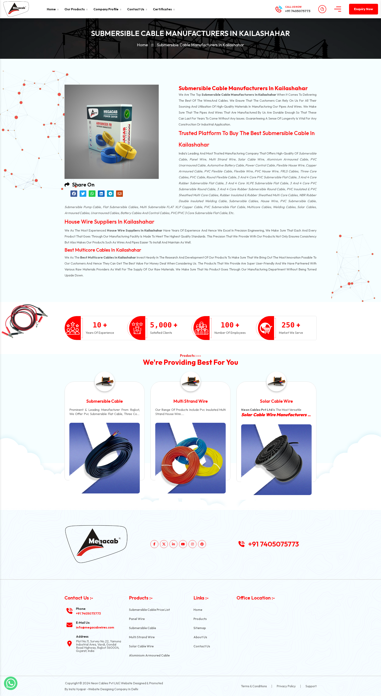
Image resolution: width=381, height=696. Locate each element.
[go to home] (19, 9)
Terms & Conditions (254, 686)
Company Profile (105, 9)
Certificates (162, 9)
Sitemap (199, 628)
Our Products (74, 9)
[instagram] (192, 544)
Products (200, 619)
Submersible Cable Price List (149, 610)
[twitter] (164, 544)
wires (207, 100)
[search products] (322, 9)
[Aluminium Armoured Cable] (276, 458)
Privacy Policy (286, 686)
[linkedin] (173, 544)
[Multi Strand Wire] (104, 458)
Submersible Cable (142, 628)
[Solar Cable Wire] (190, 459)
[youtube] (183, 544)
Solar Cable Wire (190, 401)
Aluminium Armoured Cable (276, 401)
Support (311, 686)
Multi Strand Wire (104, 401)
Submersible (308, 153)
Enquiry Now (363, 9)
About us (200, 637)
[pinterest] (202, 544)
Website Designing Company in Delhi (113, 689)
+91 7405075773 (297, 11)
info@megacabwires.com (95, 627)
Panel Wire (137, 619)
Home (51, 9)
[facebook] (154, 544)
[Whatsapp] (10, 683)
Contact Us (135, 9)
